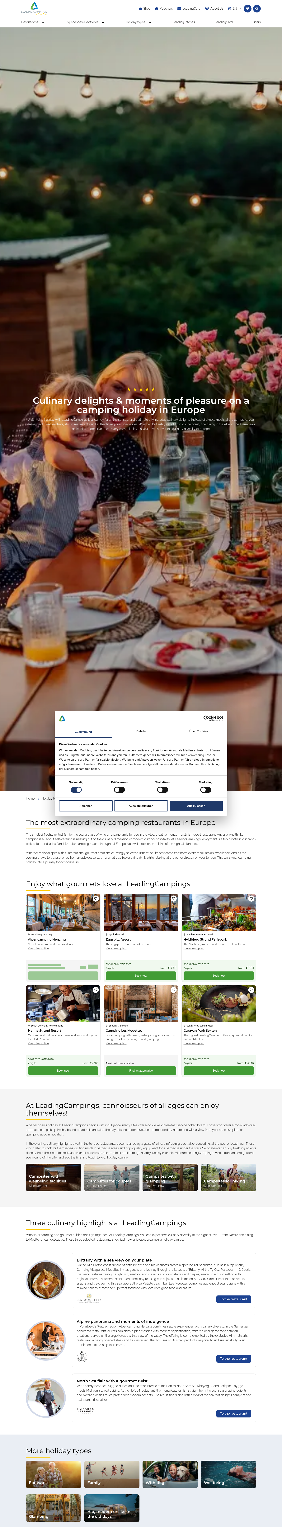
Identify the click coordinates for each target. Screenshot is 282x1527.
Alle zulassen (196, 805)
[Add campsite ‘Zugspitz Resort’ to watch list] (174, 898)
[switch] (119, 790)
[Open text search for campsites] (257, 8)
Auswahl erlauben (141, 805)
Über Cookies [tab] (198, 731)
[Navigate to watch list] (247, 8)
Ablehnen (85, 805)
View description (38, 948)
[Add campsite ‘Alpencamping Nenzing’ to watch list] (96, 898)
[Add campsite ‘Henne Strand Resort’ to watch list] (96, 990)
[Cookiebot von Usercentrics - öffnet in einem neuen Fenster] (206, 718)
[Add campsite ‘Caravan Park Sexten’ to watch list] (251, 990)
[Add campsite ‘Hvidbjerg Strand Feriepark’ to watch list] (251, 898)
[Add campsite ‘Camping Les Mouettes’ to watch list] (174, 990)
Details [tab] (141, 731)
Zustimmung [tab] (83, 731)
